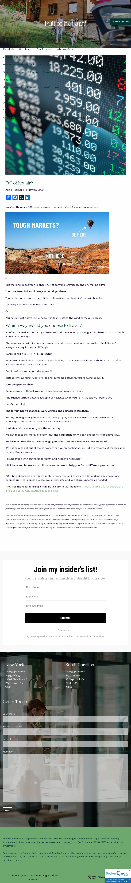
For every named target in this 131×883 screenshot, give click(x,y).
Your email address (25, 726)
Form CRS (9, 110)
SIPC (103, 842)
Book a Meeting (121, 22)
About (6, 41)
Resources (9, 79)
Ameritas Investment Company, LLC (25, 117)
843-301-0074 (73, 675)
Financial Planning (14, 72)
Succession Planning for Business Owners (28, 64)
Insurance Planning (104, 72)
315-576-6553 (12, 675)
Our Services (10, 56)
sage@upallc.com (15, 671)
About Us (8, 49)
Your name (20, 714)
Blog (5, 87)
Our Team (25, 49)
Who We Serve (65, 49)
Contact (7, 94)
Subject (18, 739)
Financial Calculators (26, 87)
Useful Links (51, 87)
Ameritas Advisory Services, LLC (72, 117)
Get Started (10, 102)
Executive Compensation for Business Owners (58, 72)
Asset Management (101, 64)
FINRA (97, 842)
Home (6, 33)
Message (19, 751)
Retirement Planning (71, 64)
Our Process (44, 49)
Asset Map (71, 87)
